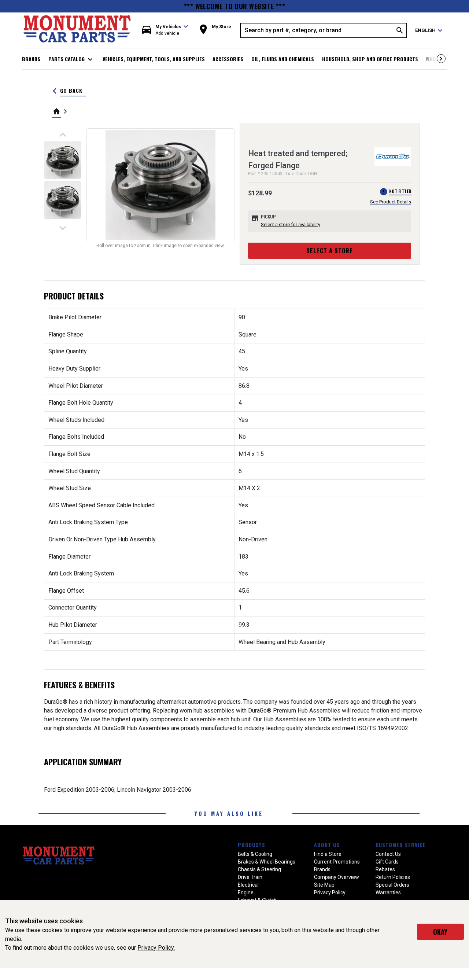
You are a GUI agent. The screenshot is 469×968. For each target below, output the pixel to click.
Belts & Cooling (255, 854)
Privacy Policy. (156, 947)
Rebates (385, 869)
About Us (327, 845)
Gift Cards (387, 862)
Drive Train (250, 877)
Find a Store (327, 854)
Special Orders (392, 885)
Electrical (248, 885)
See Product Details (390, 202)
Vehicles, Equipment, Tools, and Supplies (154, 59)
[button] (165, 30)
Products (251, 845)
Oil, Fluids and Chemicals (282, 59)
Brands (31, 59)
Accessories (228, 59)
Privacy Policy (330, 892)
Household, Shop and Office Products (370, 59)
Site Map (324, 885)
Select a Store (329, 250)
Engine (246, 892)
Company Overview (336, 877)
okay (440, 931)
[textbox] (317, 30)
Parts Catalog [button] (71, 59)
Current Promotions (337, 862)
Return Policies (393, 877)
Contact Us (388, 854)
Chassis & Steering (259, 869)
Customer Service (401, 845)
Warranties (388, 892)
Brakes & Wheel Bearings (266, 862)
